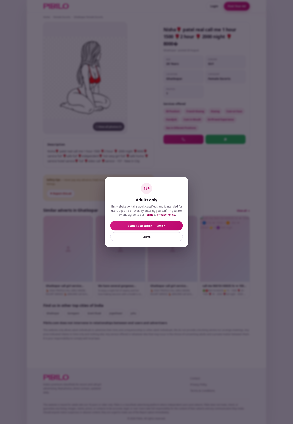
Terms (149, 214)
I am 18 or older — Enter (146, 226)
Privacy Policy (166, 214)
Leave (146, 237)
